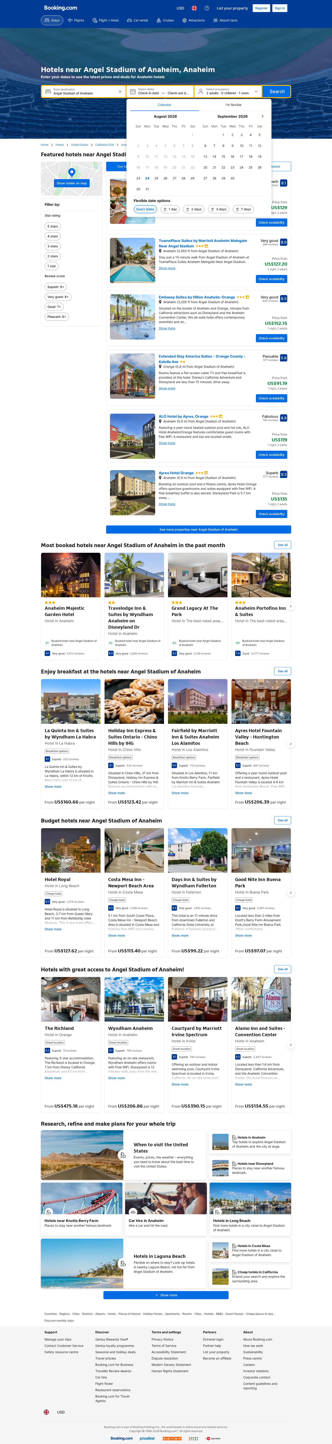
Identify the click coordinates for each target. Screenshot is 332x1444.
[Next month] (262, 116)
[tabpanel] (199, 164)
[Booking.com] (60, 8)
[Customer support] (206, 8)
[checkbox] (192, 135)
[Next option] (291, 606)
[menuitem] (52, 20)
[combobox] (84, 93)
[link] (72, 226)
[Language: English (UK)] (194, 8)
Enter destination (64, 89)
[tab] (164, 105)
